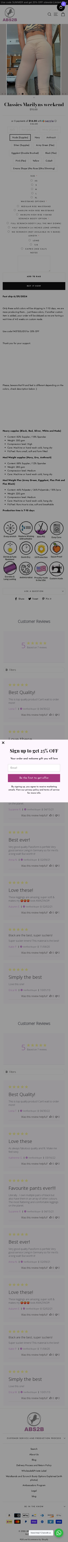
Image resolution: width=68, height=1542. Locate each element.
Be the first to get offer (34, 778)
